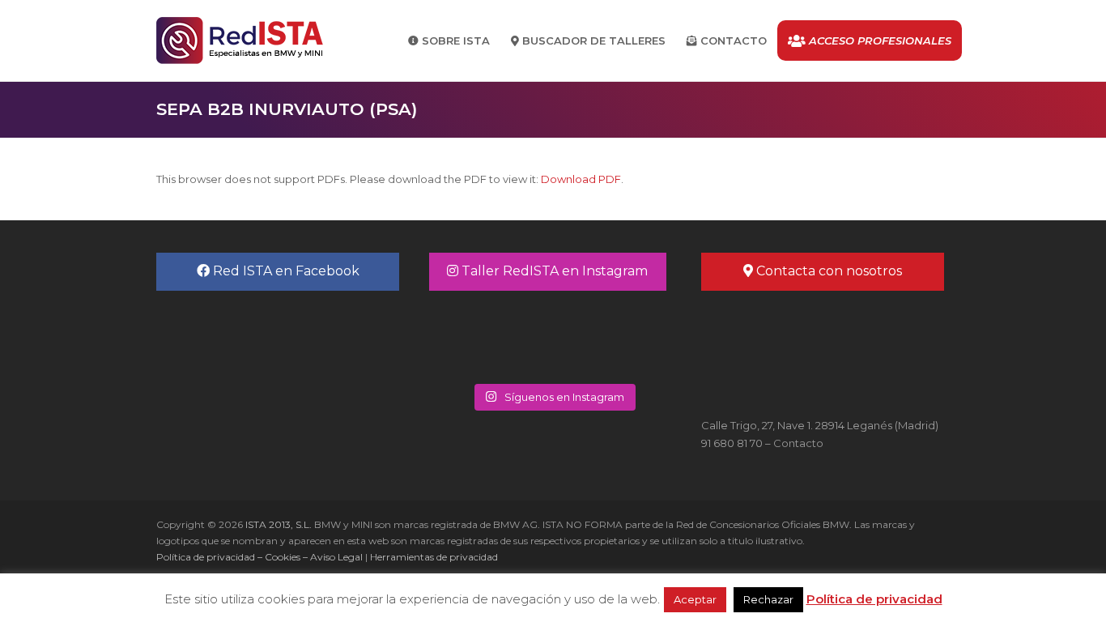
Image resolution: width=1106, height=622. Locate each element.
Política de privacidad (874, 599)
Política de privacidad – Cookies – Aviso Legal (259, 557)
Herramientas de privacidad (434, 557)
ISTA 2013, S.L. (277, 524)
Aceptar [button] (695, 599)
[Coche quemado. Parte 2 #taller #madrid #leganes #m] (491, 335)
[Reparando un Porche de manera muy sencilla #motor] (615, 335)
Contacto (798, 443)
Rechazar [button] (768, 599)
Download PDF (581, 179)
